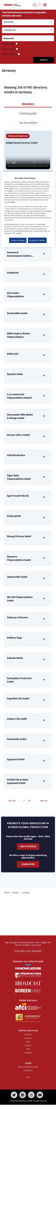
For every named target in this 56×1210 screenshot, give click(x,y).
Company (28, 1053)
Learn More (28, 864)
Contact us (28, 1034)
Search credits (8, 49)
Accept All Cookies (37, 240)
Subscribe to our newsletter (28, 951)
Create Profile (28, 846)
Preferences (28, 1070)
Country (15, 892)
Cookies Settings (18, 240)
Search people (8, 44)
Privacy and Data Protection (28, 1067)
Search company (9, 54)
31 (24, 800)
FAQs (28, 1042)
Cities (28, 1049)
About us (28, 1038)
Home (6, 892)
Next (42, 800)
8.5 (29, 800)
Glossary (28, 1045)
